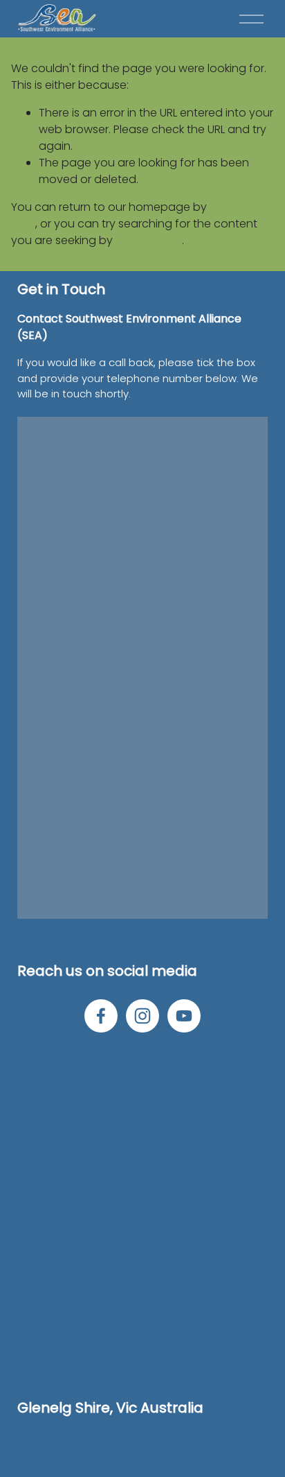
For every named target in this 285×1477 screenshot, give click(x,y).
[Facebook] (101, 1016)
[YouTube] (184, 1016)
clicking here (149, 240)
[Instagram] (142, 1016)
